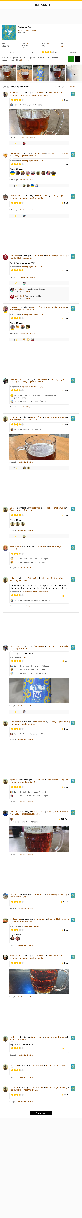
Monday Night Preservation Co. (23, 419)
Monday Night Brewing (27, 30)
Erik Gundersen (16, 195)
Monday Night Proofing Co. (24, 156)
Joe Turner (14, 811)
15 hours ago (13, 180)
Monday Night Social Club (23, 724)
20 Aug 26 (12, 606)
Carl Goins (14, 1065)
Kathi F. (12, 508)
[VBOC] (28, 185)
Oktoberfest (40, 93)
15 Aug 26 (12, 1077)
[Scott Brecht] (24, 283)
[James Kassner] (24, 185)
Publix (23, 657)
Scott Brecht (20, 289)
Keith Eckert (14, 646)
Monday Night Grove (18, 897)
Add (77, 59)
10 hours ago (13, 137)
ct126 (11, 578)
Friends (72, 87)
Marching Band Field (18, 580)
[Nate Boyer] (24, 711)
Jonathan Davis (16, 379)
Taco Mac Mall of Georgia (20, 510)
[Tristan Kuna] (28, 467)
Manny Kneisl (15, 956)
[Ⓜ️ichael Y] (32, 185)
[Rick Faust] (24, 536)
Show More (25, 60)
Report (28, 291)
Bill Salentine (15, 919)
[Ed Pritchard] (24, 339)
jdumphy (13, 417)
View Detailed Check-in (27, 137)
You (77, 87)
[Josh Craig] (24, 143)
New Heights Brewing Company (34, 95)
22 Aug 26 (12, 407)
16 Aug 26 (12, 945)
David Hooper (15, 546)
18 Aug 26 (12, 706)
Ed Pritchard (15, 153)
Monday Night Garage (22, 921)
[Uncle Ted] (24, 467)
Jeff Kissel (14, 255)
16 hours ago (13, 333)
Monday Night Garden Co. (31, 198)
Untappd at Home (20, 648)
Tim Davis (13, 307)
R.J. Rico (13, 1037)
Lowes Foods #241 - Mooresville (34, 592)
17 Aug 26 (12, 801)
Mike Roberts (15, 93)
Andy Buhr (14, 894)
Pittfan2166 (14, 780)
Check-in (71, 59)
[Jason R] (28, 339)
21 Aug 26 (12, 462)
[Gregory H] (36, 185)
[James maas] (24, 215)
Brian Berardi (15, 722)
